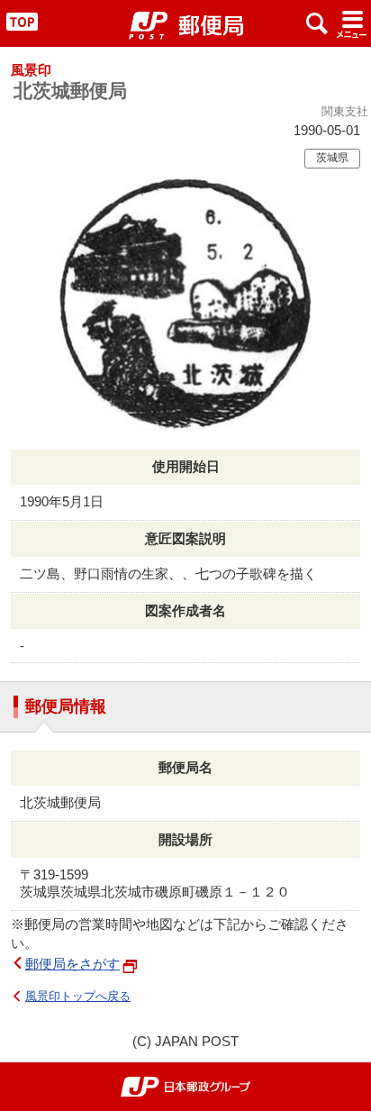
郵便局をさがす (72, 963)
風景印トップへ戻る (78, 996)
